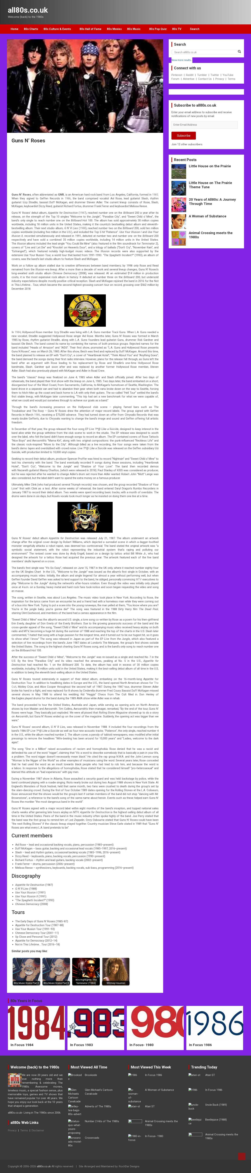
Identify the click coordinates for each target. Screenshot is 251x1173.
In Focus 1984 (22, 1045)
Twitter (215, 75)
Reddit (189, 75)
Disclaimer (38, 1130)
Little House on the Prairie (210, 166)
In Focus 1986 (200, 1045)
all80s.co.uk (28, 10)
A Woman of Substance (207, 216)
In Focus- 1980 (142, 1045)
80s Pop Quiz (158, 29)
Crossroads (92, 1137)
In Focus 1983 (81, 1045)
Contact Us (205, 79)
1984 (18, 332)
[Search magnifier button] (239, 51)
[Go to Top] (241, 1156)
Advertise (188, 79)
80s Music (134, 29)
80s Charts (31, 29)
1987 (82, 212)
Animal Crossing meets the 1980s (211, 235)
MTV (139, 579)
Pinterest (176, 75)
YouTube (228, 75)
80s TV (176, 29)
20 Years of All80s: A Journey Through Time (212, 201)
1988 (83, 228)
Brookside (91, 1075)
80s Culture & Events (57, 29)
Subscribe (183, 135)
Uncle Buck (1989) (216, 1104)
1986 (68, 198)
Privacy (219, 79)
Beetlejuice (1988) (216, 1119)
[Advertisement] (85, 169)
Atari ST (150, 1106)
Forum (175, 79)
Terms (231, 79)
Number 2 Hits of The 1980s (102, 1121)
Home (14, 29)
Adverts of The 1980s (98, 1106)
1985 (155, 194)
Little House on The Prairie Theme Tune (210, 185)
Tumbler (202, 75)
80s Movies (114, 29)
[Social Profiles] (221, 1167)
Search (194, 29)
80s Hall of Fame (90, 29)
